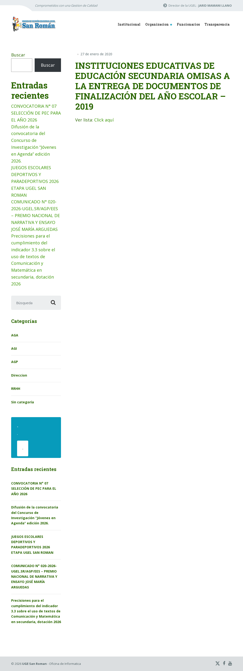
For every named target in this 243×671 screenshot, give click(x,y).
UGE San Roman (34, 664)
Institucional (129, 24)
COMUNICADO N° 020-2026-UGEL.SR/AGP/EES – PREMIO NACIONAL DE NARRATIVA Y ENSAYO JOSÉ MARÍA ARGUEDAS (35, 215)
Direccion (19, 375)
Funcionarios (188, 24)
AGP (14, 361)
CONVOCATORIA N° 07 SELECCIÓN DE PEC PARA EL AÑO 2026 (36, 113)
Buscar (18, 55)
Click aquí (104, 120)
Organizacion (157, 24)
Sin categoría (22, 402)
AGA (14, 335)
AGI (14, 348)
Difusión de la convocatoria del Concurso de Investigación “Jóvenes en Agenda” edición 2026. (34, 515)
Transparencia (217, 24)
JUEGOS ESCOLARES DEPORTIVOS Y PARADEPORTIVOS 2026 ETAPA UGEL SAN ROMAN (35, 181)
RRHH (15, 388)
